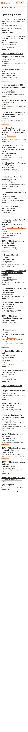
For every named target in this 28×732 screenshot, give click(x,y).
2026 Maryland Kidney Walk (12, 302)
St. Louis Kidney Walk (9, 206)
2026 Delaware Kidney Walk (12, 177)
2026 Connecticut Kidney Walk (13, 370)
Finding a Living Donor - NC (12, 54)
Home (3, 7)
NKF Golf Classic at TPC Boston (13, 100)
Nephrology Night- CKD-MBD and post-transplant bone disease (13, 480)
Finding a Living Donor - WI (11, 415)
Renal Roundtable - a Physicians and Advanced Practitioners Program (13, 273)
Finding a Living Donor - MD (12, 85)
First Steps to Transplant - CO (13, 19)
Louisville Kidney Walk (10, 403)
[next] (17, 491)
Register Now (5, 30)
